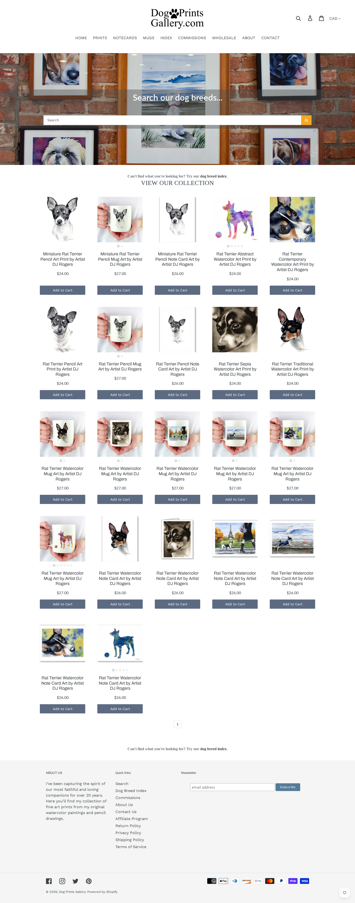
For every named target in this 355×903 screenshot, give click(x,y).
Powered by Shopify (102, 892)
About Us (124, 804)
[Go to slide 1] (118, 246)
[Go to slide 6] (71, 565)
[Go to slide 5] (242, 246)
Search (121, 783)
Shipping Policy (129, 839)
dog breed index (213, 176)
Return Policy (128, 825)
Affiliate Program (131, 818)
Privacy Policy (128, 832)
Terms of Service (130, 846)
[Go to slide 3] (235, 246)
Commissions (127, 797)
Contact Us (125, 811)
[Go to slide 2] (122, 246)
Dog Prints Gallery (72, 892)
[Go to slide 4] (238, 246)
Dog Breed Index (131, 790)
